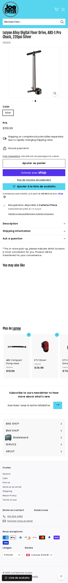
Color (6, 106)
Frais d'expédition (11, 156)
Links (5, 478)
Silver (8, 112)
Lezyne (7, 42)
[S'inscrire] (57, 405)
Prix (5, 123)
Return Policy (10, 495)
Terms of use (10, 499)
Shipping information (17, 231)
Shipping (7, 491)
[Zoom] (55, 93)
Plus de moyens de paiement (34, 179)
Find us (6, 482)
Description (10, 223)
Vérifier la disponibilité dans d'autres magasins (31, 214)
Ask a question (12, 238)
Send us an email (12, 486)
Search (6, 473)
